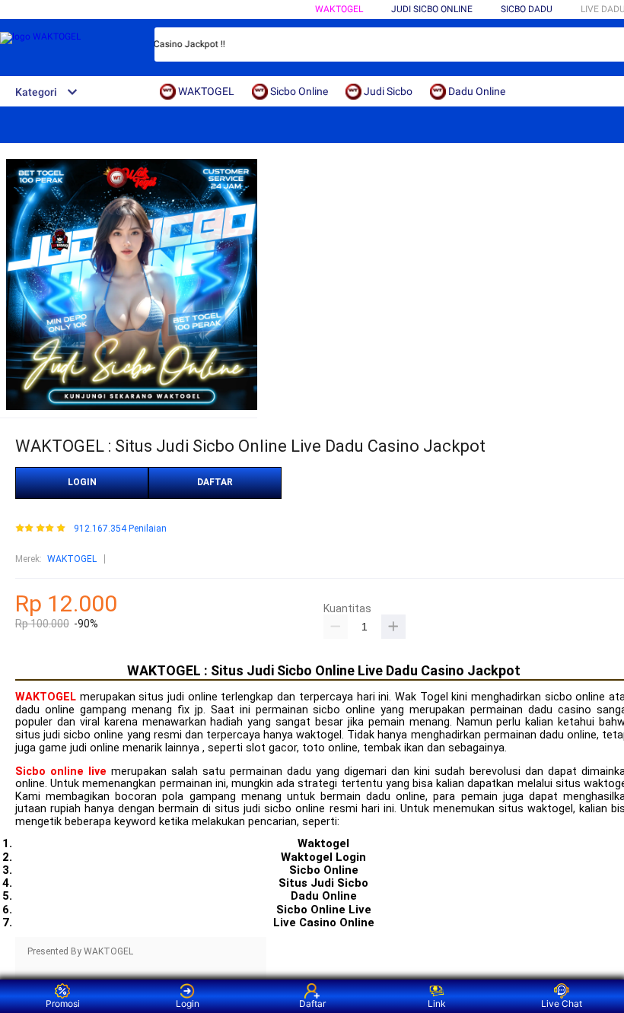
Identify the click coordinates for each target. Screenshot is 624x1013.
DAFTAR (215, 482)
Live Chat (561, 1003)
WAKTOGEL (339, 9)
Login (187, 1003)
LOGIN (82, 482)
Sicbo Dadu (526, 9)
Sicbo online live (61, 771)
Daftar (312, 1003)
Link (437, 1003)
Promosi (63, 1003)
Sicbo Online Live (323, 909)
